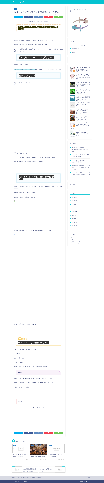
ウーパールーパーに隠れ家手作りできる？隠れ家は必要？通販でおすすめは (83, 111)
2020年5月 (74, 222)
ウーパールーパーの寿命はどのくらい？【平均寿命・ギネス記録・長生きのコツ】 (81, 149)
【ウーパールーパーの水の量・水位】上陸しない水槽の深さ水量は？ (83, 84)
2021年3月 (74, 208)
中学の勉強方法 (76, 48)
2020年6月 (74, 218)
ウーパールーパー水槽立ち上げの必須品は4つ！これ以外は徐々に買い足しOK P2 (81, 167)
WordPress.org (75, 243)
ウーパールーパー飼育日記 (78, 45)
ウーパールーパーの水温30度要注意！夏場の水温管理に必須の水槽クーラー (83, 97)
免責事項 (25, 481)
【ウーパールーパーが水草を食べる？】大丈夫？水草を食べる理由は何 (83, 91)
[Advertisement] (38, 418)
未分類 (73, 52)
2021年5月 (74, 204)
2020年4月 (74, 226)
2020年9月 (74, 211)
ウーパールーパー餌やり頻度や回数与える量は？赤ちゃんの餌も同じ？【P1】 (83, 69)
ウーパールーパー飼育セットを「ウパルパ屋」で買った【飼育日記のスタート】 (83, 117)
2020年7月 (74, 215)
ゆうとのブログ (17, 2)
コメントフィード (75, 241)
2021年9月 (74, 201)
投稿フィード (74, 239)
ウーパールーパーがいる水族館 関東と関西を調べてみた (80, 155)
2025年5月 (74, 197)
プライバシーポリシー (17, 481)
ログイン (73, 237)
